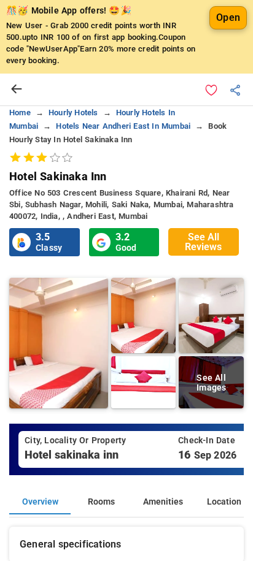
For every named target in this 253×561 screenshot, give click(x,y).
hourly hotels (73, 112)
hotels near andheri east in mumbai (123, 126)
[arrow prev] (16, 89)
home (20, 112)
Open (228, 17)
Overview (40, 502)
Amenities (163, 502)
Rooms (101, 502)
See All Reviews (203, 242)
